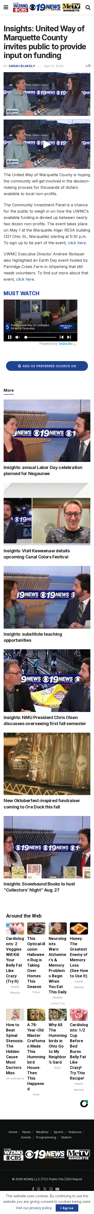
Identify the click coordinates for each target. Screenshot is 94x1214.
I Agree (67, 1208)
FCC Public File (53, 1179)
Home (13, 1132)
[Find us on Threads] (38, 1189)
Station (66, 1137)
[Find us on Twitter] (45, 1189)
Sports (58, 1132)
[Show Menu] (6, 7)
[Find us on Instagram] (51, 1189)
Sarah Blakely (22, 66)
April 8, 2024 (53, 66)
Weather (42, 1132)
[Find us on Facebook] (33, 1189)
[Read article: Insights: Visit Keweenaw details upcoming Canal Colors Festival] (47, 514)
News (26, 1132)
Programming (46, 1137)
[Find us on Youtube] (57, 1189)
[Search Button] (88, 7)
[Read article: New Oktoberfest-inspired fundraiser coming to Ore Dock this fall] (47, 764)
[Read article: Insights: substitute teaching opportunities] (47, 597)
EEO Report (74, 1179)
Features (74, 1132)
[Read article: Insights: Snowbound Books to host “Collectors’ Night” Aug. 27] (47, 847)
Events (26, 1137)
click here (77, 242)
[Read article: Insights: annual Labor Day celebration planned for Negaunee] (47, 430)
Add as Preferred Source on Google (49, 367)
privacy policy (40, 1208)
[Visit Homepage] (47, 7)
